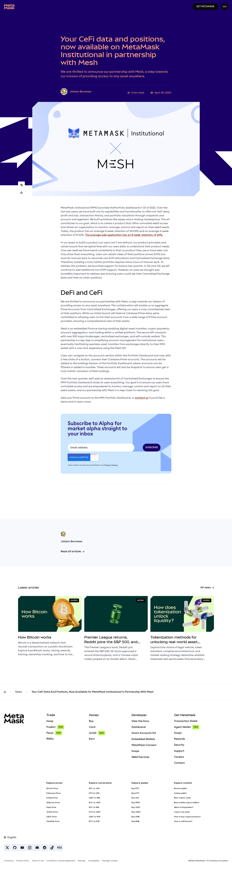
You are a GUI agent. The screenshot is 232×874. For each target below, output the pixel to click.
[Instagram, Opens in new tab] (29, 847)
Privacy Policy (22, 861)
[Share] (21, 192)
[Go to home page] (9, 6)
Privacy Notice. (111, 465)
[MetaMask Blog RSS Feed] (59, 847)
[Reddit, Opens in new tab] (44, 847)
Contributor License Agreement (60, 861)
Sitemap (81, 861)
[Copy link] (21, 184)
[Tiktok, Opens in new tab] (52, 847)
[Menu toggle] (224, 6)
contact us (141, 398)
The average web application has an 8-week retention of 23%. (124, 235)
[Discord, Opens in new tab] (37, 847)
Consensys (9, 861)
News (18, 692)
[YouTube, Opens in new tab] (22, 847)
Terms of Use (38, 861)
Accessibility (93, 861)
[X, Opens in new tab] (7, 847)
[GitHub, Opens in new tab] (14, 847)
